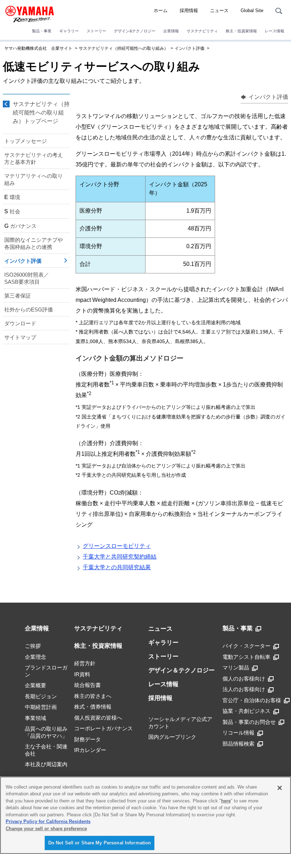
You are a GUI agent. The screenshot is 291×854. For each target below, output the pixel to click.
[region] (145, 815)
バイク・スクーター (246, 646)
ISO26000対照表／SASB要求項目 (26, 278)
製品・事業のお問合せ (249, 722)
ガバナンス (20, 226)
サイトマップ (20, 337)
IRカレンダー (90, 750)
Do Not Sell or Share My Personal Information (99, 842)
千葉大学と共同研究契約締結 (120, 557)
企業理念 (35, 657)
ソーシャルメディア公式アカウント (180, 722)
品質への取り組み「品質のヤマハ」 (46, 732)
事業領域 (35, 718)
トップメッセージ (25, 141)
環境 (12, 197)
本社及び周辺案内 (46, 764)
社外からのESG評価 (28, 309)
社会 (12, 211)
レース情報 (274, 31)
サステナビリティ (202, 31)
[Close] (279, 788)
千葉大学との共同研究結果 (117, 567)
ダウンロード (20, 323)
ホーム (161, 10)
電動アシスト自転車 (246, 657)
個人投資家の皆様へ (98, 718)
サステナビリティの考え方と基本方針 (33, 158)
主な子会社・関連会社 (46, 750)
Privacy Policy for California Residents (48, 821)
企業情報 (171, 31)
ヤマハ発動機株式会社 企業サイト (38, 48)
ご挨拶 (33, 646)
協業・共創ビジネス (246, 711)
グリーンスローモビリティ (117, 546)
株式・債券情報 (92, 707)
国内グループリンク (172, 737)
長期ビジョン (41, 696)
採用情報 (189, 10)
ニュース (219, 10)
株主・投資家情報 (241, 31)
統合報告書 (87, 685)
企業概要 (35, 685)
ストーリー (96, 31)
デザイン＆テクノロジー (181, 670)
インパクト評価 (189, 48)
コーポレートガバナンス (103, 728)
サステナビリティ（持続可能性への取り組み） (123, 48)
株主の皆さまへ (92, 696)
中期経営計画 (41, 707)
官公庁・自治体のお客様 (252, 700)
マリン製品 (236, 667)
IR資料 (82, 674)
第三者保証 (17, 296)
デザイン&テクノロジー (134, 31)
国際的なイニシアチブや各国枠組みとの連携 (33, 243)
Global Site (252, 10)
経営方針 (84, 663)
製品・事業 (41, 31)
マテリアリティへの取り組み (33, 179)
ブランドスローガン (46, 671)
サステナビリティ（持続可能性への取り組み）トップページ (41, 112)
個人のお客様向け (244, 679)
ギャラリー (69, 31)
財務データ (87, 739)
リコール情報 (238, 733)
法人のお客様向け (244, 689)
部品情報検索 (238, 744)
